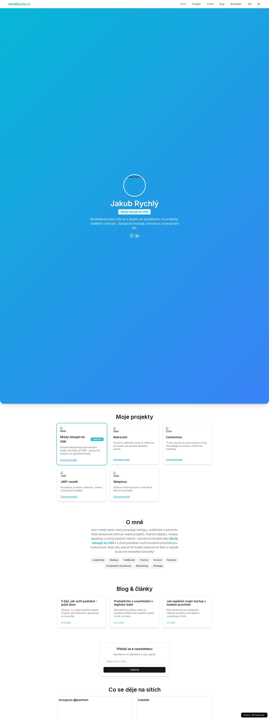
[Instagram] (132, 236)
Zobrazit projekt (68, 460)
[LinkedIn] (137, 236)
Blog (222, 4)
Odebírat (134, 669)
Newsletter (236, 4)
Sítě (250, 4)
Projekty (196, 4)
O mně (210, 4)
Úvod (183, 4)
